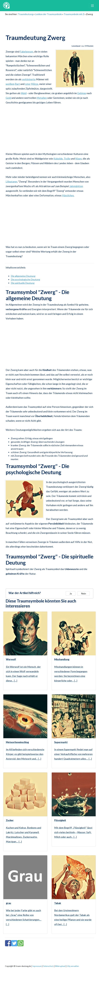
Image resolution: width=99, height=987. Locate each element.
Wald (24, 93)
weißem (10, 83)
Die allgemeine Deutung (23, 276)
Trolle (67, 158)
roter (28, 83)
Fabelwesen (26, 51)
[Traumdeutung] (6, 5)
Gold (8, 97)
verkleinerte (29, 79)
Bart (17, 83)
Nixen (78, 158)
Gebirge (81, 93)
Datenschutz (48, 966)
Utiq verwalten (73, 966)
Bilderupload (60, 966)
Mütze (34, 83)
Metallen (42, 97)
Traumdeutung (25, 14)
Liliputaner (11, 181)
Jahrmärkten (76, 186)
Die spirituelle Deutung (22, 283)
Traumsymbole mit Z (74, 14)
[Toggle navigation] (92, 5)
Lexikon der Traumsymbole (48, 14)
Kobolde (58, 158)
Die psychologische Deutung (25, 279)
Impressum (37, 966)
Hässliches (68, 195)
